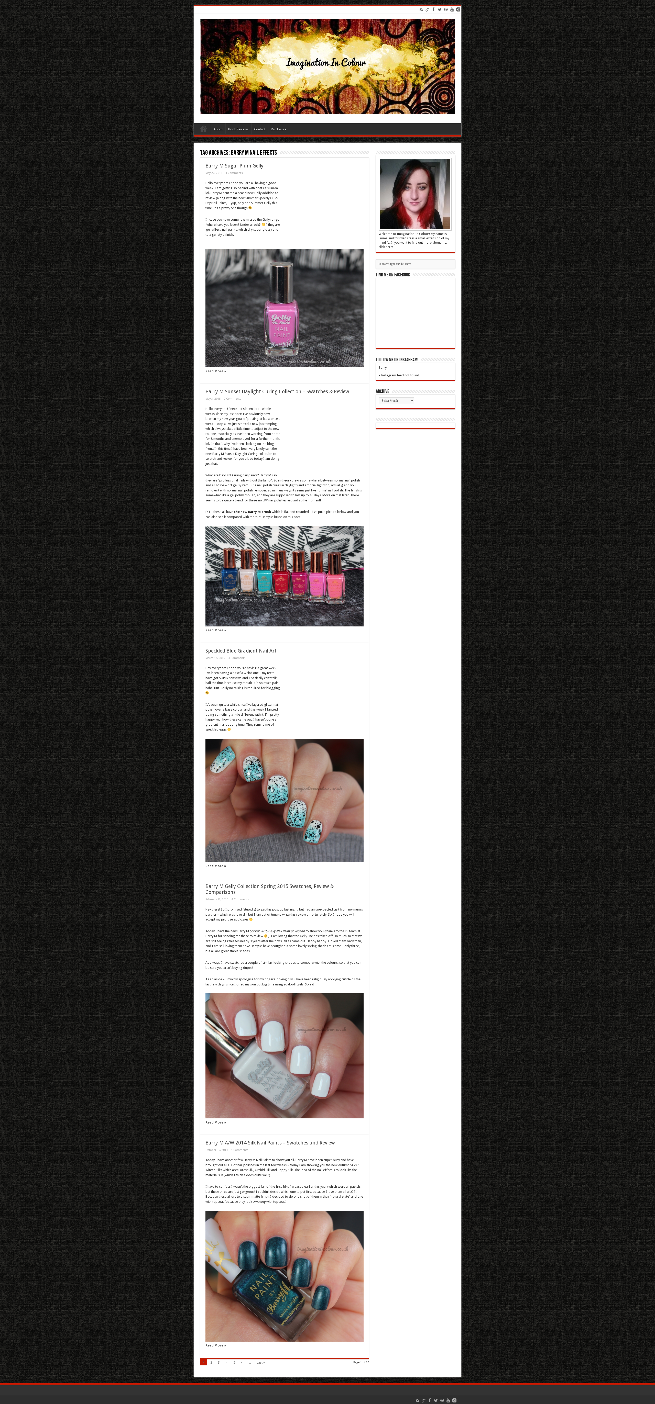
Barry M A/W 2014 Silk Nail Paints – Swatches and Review (270, 1143)
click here (385, 247)
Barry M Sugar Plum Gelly (234, 166)
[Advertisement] (322, 212)
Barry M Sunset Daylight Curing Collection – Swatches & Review (277, 392)
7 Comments (232, 398)
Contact (259, 129)
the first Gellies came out (287, 941)
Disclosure (278, 129)
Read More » (215, 371)
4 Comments (234, 173)
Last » (261, 1362)
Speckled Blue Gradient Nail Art (241, 651)
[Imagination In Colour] (327, 110)
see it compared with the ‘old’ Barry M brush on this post (259, 517)
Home (203, 130)
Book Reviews (238, 129)
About (218, 129)
